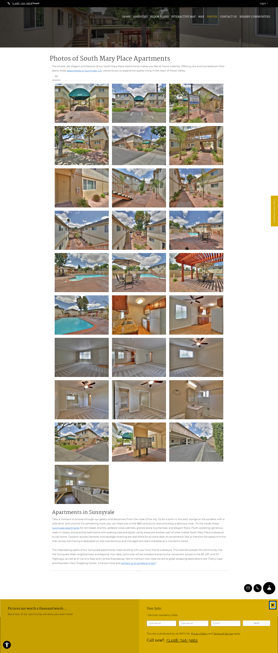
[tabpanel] (139, 293)
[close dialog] (273, 605)
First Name (155, 623)
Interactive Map (183, 17)
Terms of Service (223, 633)
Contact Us (228, 17)
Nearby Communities (255, 17)
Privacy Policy (199, 633)
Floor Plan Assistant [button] (274, 212)
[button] (263, 4)
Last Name (187, 623)
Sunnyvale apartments (65, 527)
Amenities (140, 17)
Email (216, 623)
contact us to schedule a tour (138, 563)
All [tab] (56, 76)
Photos (212, 17)
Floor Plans (159, 17)
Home (126, 17)
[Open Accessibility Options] (6, 645)
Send (256, 623)
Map (201, 17)
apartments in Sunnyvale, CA (84, 70)
